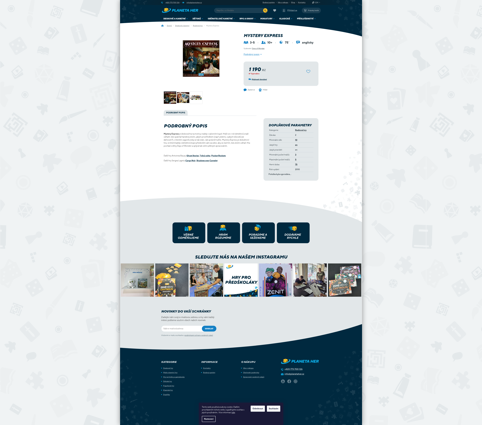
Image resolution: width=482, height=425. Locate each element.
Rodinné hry (300, 130)
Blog (293, 2)
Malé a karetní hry (170, 373)
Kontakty (301, 2)
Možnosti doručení (259, 79)
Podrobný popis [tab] (175, 112)
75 (296, 164)
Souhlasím (273, 408)
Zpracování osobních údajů (253, 377)
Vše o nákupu (283, 2)
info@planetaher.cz (294, 374)
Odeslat (209, 329)
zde (233, 412)
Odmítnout (258, 408)
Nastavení (208, 419)
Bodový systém (269, 2)
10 (296, 140)
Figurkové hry (168, 386)
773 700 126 (294, 369)
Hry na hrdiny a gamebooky (174, 377)
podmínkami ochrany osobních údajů (199, 335)
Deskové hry (168, 368)
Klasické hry (168, 390)
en (296, 145)
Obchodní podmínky (251, 373)
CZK (316, 3)
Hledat (265, 10)
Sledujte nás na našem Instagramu (241, 257)
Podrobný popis (251, 54)
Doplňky (166, 395)
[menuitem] (175, 19)
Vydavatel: (254, 48)
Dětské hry (167, 381)
